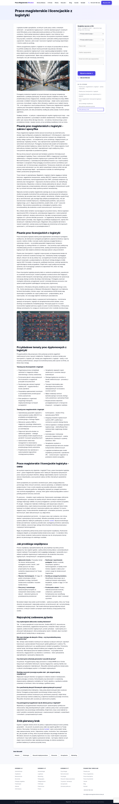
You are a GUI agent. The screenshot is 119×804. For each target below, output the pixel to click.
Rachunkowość (65, 774)
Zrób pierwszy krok (84, 109)
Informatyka (18, 789)
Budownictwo (18, 776)
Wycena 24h (106, 2)
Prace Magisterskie (24, 2)
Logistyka (40, 774)
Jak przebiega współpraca (86, 103)
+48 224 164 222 (95, 2)
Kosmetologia (41, 771)
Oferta (56, 2)
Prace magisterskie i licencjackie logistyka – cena (90, 99)
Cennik (76, 2)
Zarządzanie (64, 755)
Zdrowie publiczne (65, 786)
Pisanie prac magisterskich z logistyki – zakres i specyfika (91, 87)
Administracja (18, 771)
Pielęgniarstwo (41, 781)
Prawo (39, 789)
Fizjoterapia (18, 784)
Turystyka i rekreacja (66, 781)
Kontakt (83, 2)
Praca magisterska (88, 774)
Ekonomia (54, 755)
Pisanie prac (86, 771)
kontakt (46, 729)
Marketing (74, 755)
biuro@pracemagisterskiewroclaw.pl (93, 794)
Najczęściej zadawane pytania (87, 106)
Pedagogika (41, 779)
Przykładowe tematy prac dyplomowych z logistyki (90, 95)
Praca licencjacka (88, 776)
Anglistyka (18, 774)
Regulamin (68, 801)
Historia (17, 755)
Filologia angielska (20, 781)
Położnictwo (41, 786)
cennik (51, 520)
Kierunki (63, 2)
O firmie (50, 2)
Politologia (26, 755)
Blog (70, 2)
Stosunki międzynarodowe (40, 755)
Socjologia (63, 776)
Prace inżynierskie (88, 779)
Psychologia (64, 771)
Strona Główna (41, 2)
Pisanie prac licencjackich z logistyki (88, 91)
